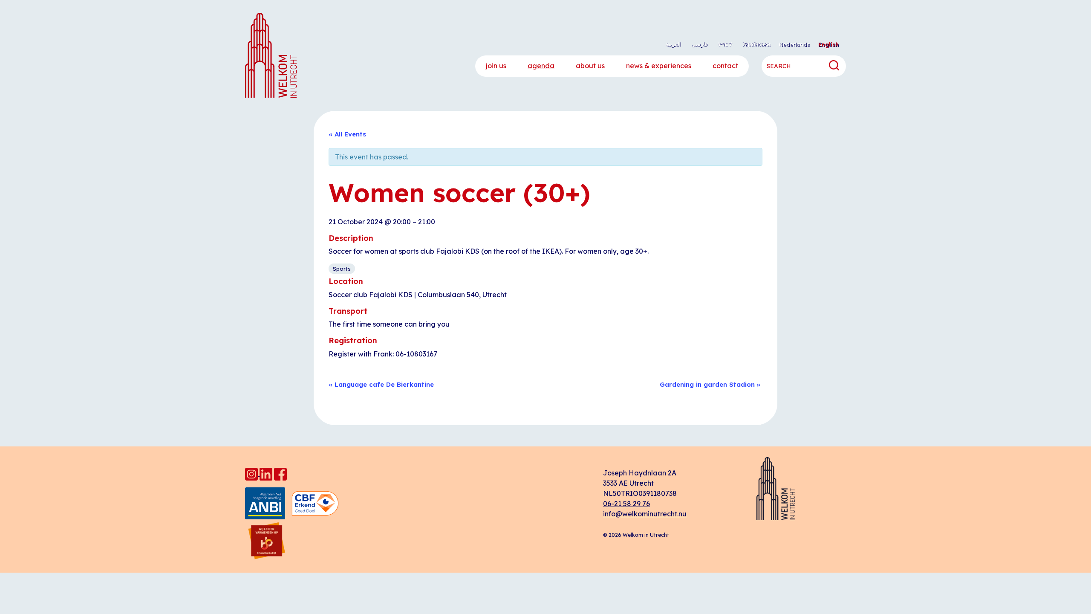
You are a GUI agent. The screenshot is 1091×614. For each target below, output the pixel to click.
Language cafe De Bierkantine (381, 384)
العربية (673, 44)
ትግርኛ (725, 44)
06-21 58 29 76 (626, 503)
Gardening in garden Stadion (710, 384)
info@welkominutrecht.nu (645, 514)
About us (590, 65)
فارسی (699, 44)
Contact (725, 65)
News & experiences (658, 65)
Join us (496, 65)
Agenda (541, 65)
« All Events (347, 134)
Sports (342, 268)
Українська (756, 44)
